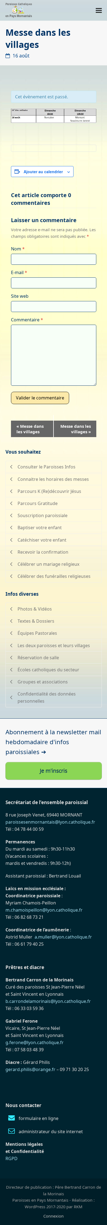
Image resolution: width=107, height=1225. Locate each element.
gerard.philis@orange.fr (30, 1069)
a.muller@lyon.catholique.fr (63, 937)
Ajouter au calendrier (43, 171)
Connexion (53, 1216)
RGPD (11, 1158)
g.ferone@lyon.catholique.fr (34, 1042)
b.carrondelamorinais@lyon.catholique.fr (48, 1001)
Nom (18, 249)
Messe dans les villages (30, 428)
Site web (20, 296)
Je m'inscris (53, 770)
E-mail (19, 272)
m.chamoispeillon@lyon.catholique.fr (44, 910)
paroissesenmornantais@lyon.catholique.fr (50, 822)
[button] (99, 10)
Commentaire (27, 320)
